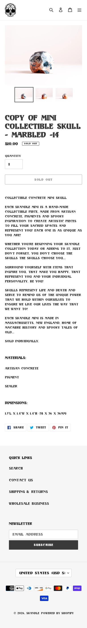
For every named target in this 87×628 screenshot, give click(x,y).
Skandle (32, 613)
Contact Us (21, 480)
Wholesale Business (29, 503)
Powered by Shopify (57, 613)
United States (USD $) (42, 573)
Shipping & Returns (28, 492)
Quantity (13, 156)
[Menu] (79, 10)
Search (16, 468)
